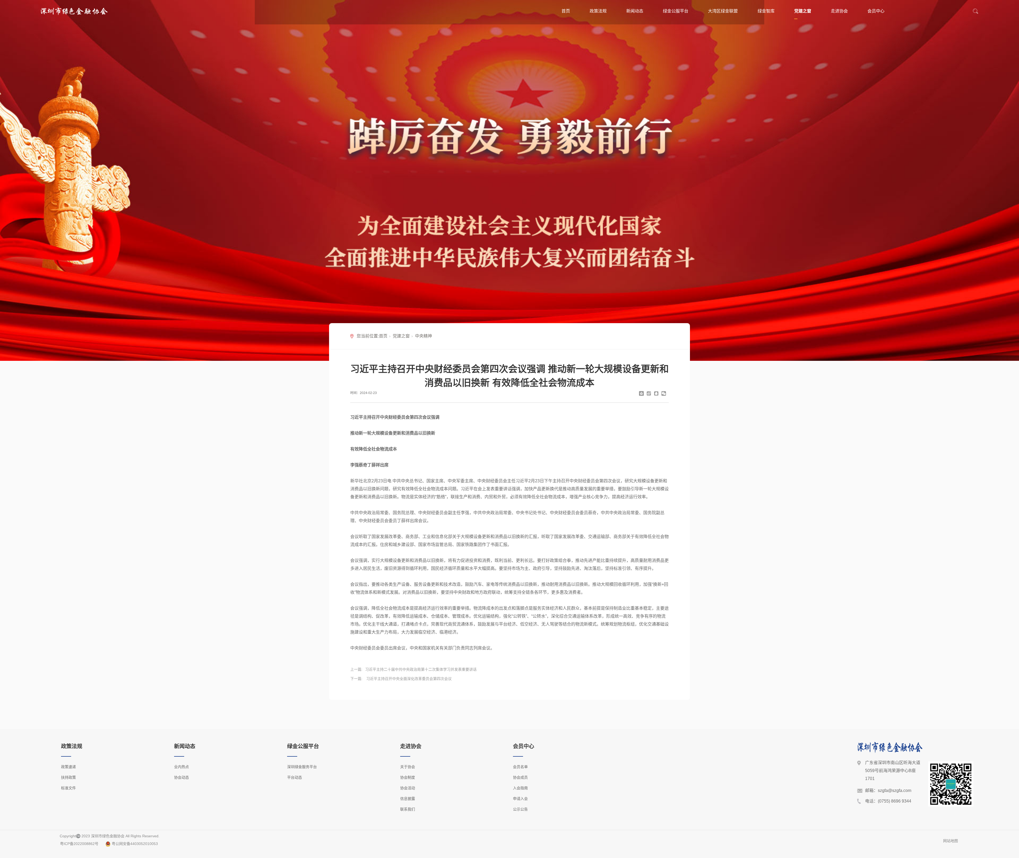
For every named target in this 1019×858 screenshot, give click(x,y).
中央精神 (423, 336)
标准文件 (68, 788)
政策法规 (598, 11)
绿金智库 (766, 11)
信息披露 (407, 798)
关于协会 (407, 767)
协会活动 (407, 788)
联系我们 (407, 809)
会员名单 (520, 767)
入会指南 (520, 788)
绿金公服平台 (675, 11)
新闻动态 (634, 11)
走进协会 (839, 11)
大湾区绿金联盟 (723, 11)
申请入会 (520, 798)
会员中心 (875, 11)
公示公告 (520, 809)
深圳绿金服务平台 (302, 767)
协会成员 (520, 777)
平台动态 (294, 777)
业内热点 (181, 767)
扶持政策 (68, 777)
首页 (566, 11)
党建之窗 (802, 11)
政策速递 (68, 767)
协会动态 (181, 777)
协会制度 (407, 777)
